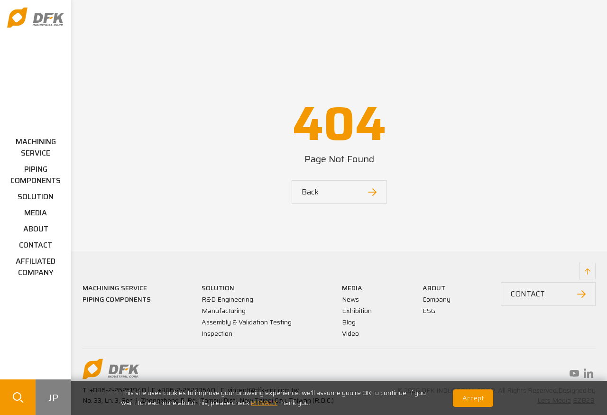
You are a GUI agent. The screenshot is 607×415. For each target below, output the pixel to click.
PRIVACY (264, 402)
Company (437, 299)
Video (350, 333)
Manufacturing (224, 310)
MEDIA (35, 213)
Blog (349, 322)
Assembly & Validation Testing (247, 322)
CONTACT (35, 245)
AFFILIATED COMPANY (35, 266)
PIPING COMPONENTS (35, 174)
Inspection (217, 333)
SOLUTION (36, 197)
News (350, 299)
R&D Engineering (227, 299)
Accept (473, 398)
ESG (429, 310)
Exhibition (357, 310)
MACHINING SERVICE (36, 147)
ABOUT (35, 229)
